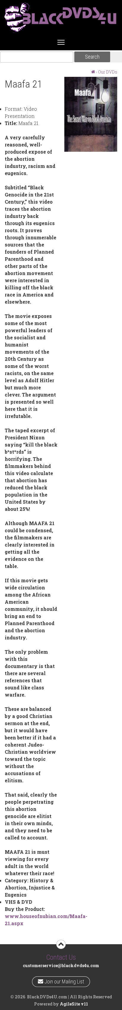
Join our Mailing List (63, 980)
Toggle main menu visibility (61, 42)
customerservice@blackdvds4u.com (61, 965)
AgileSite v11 (74, 1004)
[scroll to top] (61, 944)
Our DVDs (107, 72)
